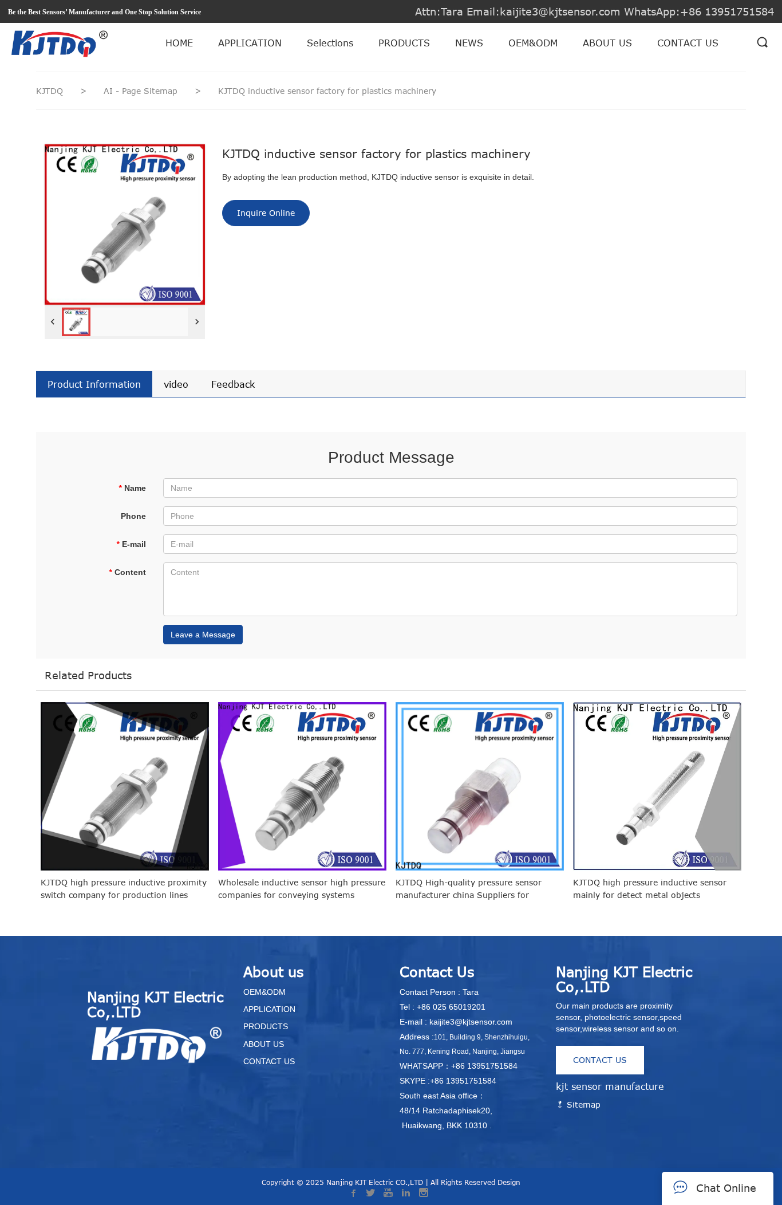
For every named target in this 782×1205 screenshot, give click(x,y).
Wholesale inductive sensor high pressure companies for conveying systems (301, 888)
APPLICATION (250, 43)
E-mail (131, 544)
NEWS (469, 43)
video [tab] (176, 384)
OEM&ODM (533, 43)
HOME (179, 43)
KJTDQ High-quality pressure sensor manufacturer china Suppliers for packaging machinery (469, 889)
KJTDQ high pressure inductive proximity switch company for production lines (124, 888)
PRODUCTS (404, 43)
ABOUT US (607, 43)
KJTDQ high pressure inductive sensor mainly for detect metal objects (649, 888)
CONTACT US (687, 43)
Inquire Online (266, 213)
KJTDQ (49, 91)
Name (132, 488)
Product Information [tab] (94, 384)
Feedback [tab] (233, 384)
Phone (133, 516)
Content (127, 572)
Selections (330, 43)
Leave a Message (203, 634)
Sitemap (582, 1104)
